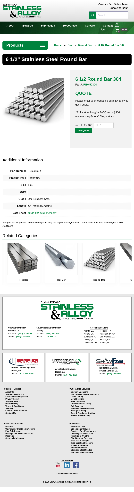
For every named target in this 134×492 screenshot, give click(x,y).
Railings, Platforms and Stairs (19, 434)
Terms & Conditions (14, 406)
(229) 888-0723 (52, 336)
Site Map (9, 408)
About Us (9, 392)
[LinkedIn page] (67, 464)
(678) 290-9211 (114, 374)
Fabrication (48, 25)
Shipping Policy (12, 401)
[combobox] (108, 15)
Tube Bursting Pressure (82, 443)
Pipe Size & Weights (80, 436)
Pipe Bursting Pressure (81, 438)
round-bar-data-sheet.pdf (42, 213)
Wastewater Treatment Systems (20, 429)
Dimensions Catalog (80, 429)
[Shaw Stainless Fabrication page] (111, 362)
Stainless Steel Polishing (82, 408)
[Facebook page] (76, 464)
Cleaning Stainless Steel (82, 434)
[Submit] (92, 15)
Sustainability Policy (14, 394)
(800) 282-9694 (25, 334)
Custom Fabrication (14, 438)
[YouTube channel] (58, 464)
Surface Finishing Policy (16, 397)
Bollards (27, 25)
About (10, 25)
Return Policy (11, 404)
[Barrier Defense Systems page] (23, 361)
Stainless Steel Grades (81, 450)
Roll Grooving (77, 406)
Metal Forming (77, 399)
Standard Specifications (82, 452)
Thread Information (79, 445)
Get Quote (83, 130)
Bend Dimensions (79, 448)
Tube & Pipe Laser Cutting (83, 413)
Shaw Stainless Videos (67, 474)
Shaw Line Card (78, 427)
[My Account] (117, 24)
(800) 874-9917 (53, 334)
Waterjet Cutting (78, 411)
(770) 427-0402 (23, 336)
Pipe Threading (78, 401)
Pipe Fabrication (12, 431)
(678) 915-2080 (27, 373)
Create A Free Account (16, 411)
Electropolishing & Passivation (85, 394)
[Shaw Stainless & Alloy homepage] (67, 310)
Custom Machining (79, 392)
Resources (70, 25)
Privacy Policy (12, 399)
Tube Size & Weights (80, 441)
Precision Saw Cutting (81, 404)
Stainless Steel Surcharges (83, 431)
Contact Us (107, 27)
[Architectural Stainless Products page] (67, 362)
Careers (90, 25)
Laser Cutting (77, 397)
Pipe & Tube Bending (80, 415)
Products (25, 45)
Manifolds (9, 436)
